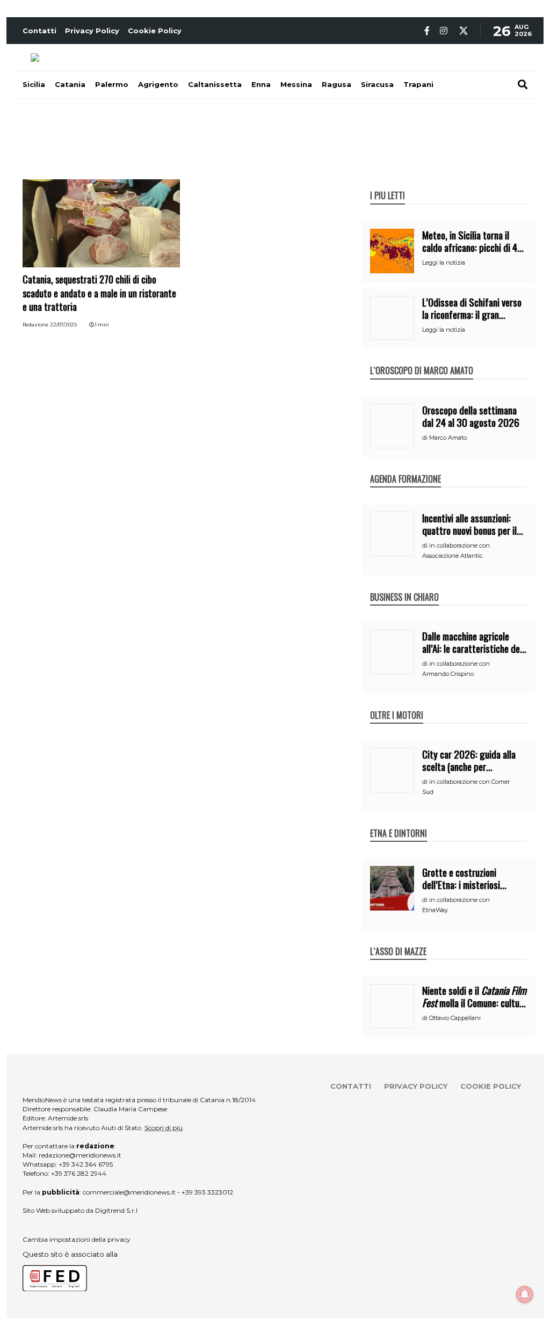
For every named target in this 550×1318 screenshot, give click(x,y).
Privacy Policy (92, 30)
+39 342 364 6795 (86, 1164)
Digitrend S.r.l (116, 1210)
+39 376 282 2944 (78, 1173)
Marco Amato (448, 437)
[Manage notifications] (524, 1294)
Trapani (418, 84)
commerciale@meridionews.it (129, 1192)
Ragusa (336, 84)
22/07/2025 (63, 324)
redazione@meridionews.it (80, 1155)
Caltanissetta (215, 84)
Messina (296, 84)
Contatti (39, 30)
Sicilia (34, 84)
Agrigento (158, 84)
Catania (70, 84)
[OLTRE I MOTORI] (396, 704)
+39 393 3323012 (207, 1192)
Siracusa (377, 84)
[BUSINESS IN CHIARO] (404, 585)
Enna (261, 84)
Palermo (111, 84)
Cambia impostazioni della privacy (77, 1239)
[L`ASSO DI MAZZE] (398, 940)
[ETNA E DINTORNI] (398, 822)
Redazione (35, 324)
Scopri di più (163, 1128)
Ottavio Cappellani (455, 1018)
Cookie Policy (155, 30)
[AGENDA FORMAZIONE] (405, 467)
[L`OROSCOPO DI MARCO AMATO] (421, 359)
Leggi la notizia (443, 262)
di (425, 437)
